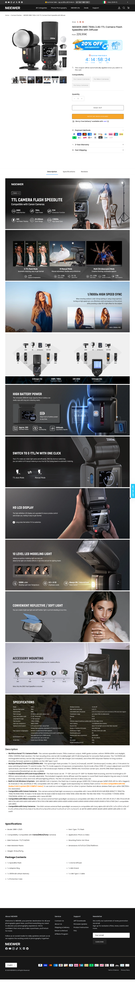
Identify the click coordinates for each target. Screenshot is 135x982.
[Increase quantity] (82, 98)
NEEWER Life (75, 8)
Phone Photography (59, 8)
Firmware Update (80, 924)
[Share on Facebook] (80, 22)
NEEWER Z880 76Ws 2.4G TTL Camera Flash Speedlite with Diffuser (44, 15)
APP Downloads (80, 921)
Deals (86, 8)
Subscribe (100, 942)
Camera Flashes (16, 15)
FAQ (75, 930)
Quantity (76, 94)
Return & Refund (61, 930)
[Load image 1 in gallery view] (39, 46)
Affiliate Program (61, 934)
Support (96, 8)
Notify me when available (97, 116)
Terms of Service (113, 970)
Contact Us (59, 921)
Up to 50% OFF (63, 2)
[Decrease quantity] (74, 98)
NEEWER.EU (13, 970)
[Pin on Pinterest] (83, 22)
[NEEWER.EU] (12, 8)
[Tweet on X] (77, 22)
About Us (58, 924)
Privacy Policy (125, 970)
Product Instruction (81, 927)
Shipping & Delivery (62, 927)
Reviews (84, 172)
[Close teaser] (130, 498)
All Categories (41, 8)
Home (7, 15)
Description (52, 172)
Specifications (69, 172)
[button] (132, 491)
